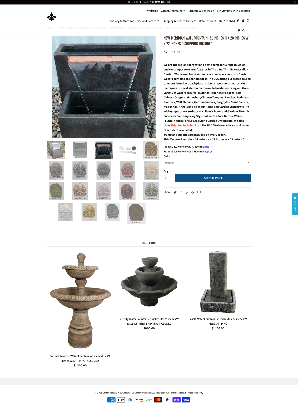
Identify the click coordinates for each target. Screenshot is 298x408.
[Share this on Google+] (192, 192)
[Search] (248, 21)
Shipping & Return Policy (179, 21)
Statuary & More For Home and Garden (134, 21)
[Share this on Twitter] (174, 192)
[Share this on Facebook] (180, 192)
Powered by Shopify (194, 393)
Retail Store (207, 21)
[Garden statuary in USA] (71, 14)
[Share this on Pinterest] (186, 192)
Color (167, 156)
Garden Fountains (173, 11)
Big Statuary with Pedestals (233, 11)
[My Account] (243, 21)
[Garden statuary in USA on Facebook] (238, 21)
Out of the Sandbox (175, 393)
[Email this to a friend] (198, 192)
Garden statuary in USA (113, 393)
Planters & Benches (201, 11)
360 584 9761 (226, 21)
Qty (166, 171)
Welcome (152, 11)
